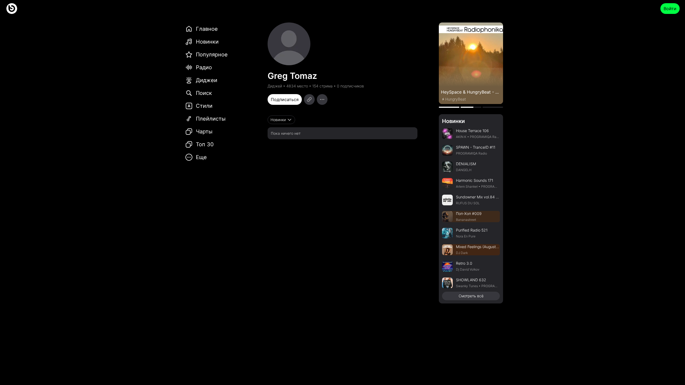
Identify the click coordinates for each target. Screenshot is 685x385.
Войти (670, 8)
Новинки (453, 121)
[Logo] (11, 8)
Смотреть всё (471, 296)
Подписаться (285, 99)
